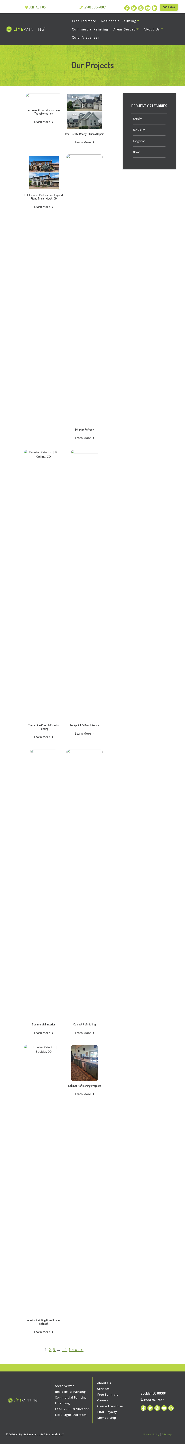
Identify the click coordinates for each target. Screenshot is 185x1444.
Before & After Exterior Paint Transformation (44, 111)
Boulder (137, 119)
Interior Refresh (84, 429)
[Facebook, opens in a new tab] (127, 7)
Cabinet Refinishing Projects (84, 1086)
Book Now (169, 7)
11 (64, 1349)
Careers (103, 1400)
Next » (76, 1349)
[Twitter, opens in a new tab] (134, 7)
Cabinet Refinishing (84, 1024)
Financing (62, 1403)
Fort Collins (139, 130)
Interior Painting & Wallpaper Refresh (44, 1321)
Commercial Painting (71, 1397)
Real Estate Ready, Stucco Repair (84, 134)
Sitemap (167, 1434)
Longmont (139, 141)
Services (103, 1389)
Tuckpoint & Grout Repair (84, 725)
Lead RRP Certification (72, 1409)
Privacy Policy (151, 1434)
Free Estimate (107, 1395)
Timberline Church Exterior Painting (43, 726)
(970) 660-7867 (94, 7)
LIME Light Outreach (71, 1415)
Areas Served (65, 1386)
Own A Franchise (110, 1406)
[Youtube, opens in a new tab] (148, 7)
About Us (104, 1383)
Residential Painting (70, 1392)
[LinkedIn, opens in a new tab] (154, 7)
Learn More (42, 122)
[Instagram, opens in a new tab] (141, 7)
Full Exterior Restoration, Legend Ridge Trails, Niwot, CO (43, 196)
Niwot (136, 152)
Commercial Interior (43, 1024)
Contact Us (37, 7)
